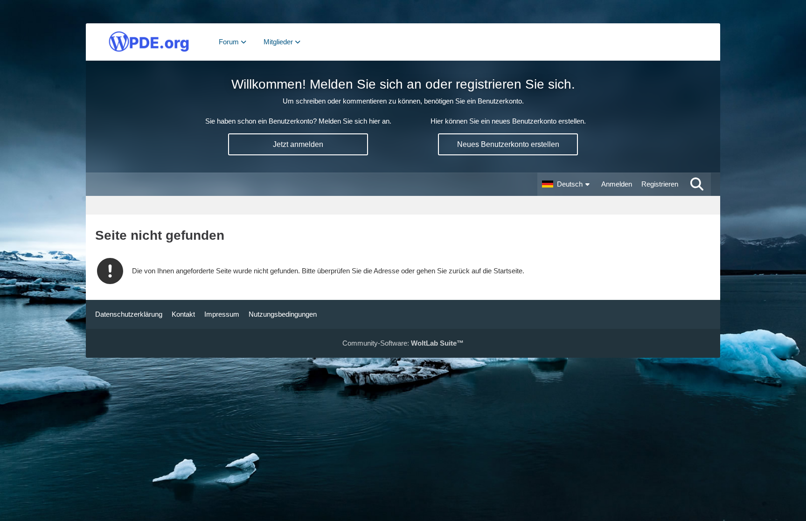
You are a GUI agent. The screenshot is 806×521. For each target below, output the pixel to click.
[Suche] (697, 184)
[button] (567, 184)
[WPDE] (148, 42)
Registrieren (659, 184)
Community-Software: (403, 343)
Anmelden (616, 184)
